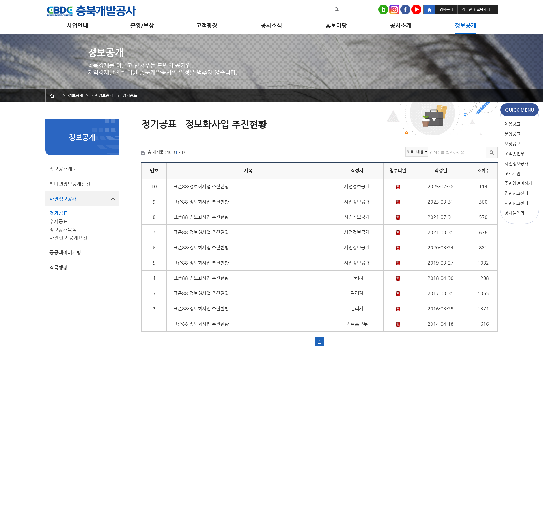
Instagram (394, 9)
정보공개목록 (63, 229)
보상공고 (512, 143)
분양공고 (512, 133)
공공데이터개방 (65, 252)
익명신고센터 (516, 203)
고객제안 (512, 173)
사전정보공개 (516, 163)
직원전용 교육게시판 (478, 9)
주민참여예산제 (518, 183)
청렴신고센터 (516, 193)
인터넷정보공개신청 (69, 184)
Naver (383, 9)
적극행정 (58, 267)
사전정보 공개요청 (68, 238)
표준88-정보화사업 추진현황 (201, 186)
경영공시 (446, 9)
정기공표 (58, 213)
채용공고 (512, 124)
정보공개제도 (63, 169)
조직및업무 (514, 153)
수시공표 (58, 221)
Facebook (405, 9)
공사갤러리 (514, 213)
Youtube (416, 9)
